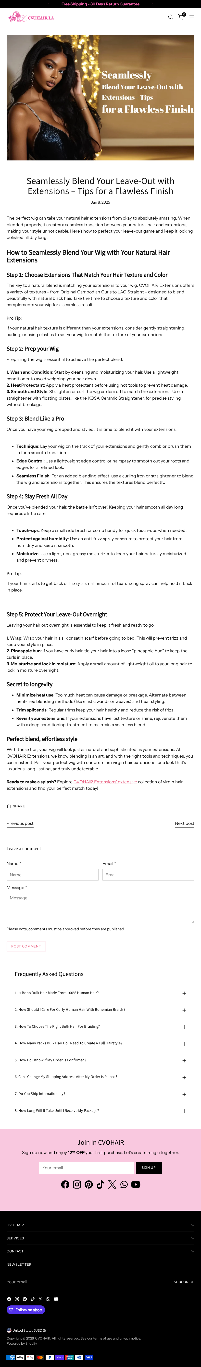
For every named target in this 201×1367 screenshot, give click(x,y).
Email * (109, 863)
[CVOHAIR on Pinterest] (89, 1185)
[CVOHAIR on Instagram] (77, 1185)
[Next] (152, 4)
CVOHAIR (42, 1338)
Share (19, 806)
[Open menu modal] (192, 17)
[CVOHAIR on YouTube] (136, 1185)
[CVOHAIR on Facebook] (65, 1185)
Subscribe (184, 1282)
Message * (17, 887)
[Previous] (48, 4)
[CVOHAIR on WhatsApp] (124, 1185)
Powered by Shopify (22, 1343)
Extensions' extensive (105, 781)
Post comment (26, 946)
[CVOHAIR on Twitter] (112, 1185)
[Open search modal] (171, 17)
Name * (14, 863)
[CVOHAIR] (31, 16)
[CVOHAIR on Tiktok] (100, 1185)
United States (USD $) (29, 1330)
